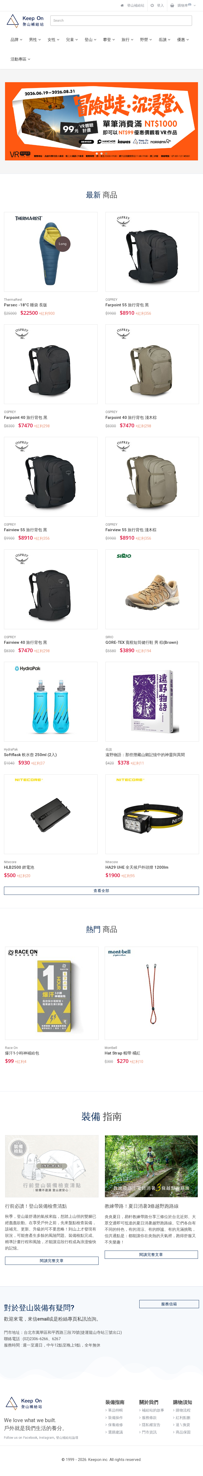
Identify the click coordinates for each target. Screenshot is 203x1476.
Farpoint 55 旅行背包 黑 (127, 305)
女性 (52, 39)
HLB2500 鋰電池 (19, 867)
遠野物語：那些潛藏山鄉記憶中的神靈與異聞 (145, 754)
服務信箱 (169, 1304)
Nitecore (10, 862)
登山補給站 (135, 5)
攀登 (107, 39)
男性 (33, 39)
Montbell (111, 1048)
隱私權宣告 (151, 1425)
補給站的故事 (153, 1410)
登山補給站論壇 (67, 1438)
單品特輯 (115, 1410)
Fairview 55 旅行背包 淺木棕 (130, 530)
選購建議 (115, 1432)
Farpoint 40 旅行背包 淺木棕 (131, 417)
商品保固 (183, 1432)
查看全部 (101, 891)
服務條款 (149, 1417)
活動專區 (18, 59)
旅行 (126, 39)
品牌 (15, 39)
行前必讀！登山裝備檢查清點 (36, 1206)
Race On (11, 1048)
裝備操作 (115, 1417)
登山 (89, 39)
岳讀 (163, 39)
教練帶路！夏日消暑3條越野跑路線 (142, 1206)
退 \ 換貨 (183, 1425)
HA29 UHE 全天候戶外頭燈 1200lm (136, 867)
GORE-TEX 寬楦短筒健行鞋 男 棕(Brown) (141, 642)
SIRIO (109, 637)
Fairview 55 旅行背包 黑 (25, 530)
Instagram (46, 1438)
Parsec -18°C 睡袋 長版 (25, 305)
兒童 (70, 39)
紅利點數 (183, 1417)
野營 (144, 39)
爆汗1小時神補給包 (22, 1053)
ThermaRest (13, 300)
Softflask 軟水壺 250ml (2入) (30, 754)
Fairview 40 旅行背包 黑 (25, 642)
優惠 (181, 39)
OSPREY (111, 300)
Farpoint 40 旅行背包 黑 (25, 417)
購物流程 (183, 1410)
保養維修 (115, 1425)
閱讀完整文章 (52, 1260)
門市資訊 (149, 1432)
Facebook (30, 1438)
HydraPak (11, 749)
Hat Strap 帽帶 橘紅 (122, 1053)
